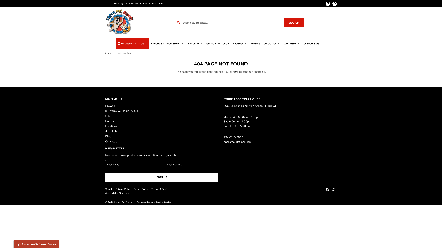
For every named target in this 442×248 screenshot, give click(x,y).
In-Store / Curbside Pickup (121, 111)
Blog (108, 136)
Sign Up (162, 177)
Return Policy (141, 189)
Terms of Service (160, 189)
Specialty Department (166, 43)
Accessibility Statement (117, 193)
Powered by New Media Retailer (154, 202)
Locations (111, 126)
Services (194, 43)
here (235, 72)
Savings (238, 43)
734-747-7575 (233, 137)
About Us (270, 43)
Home (108, 53)
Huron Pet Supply (124, 202)
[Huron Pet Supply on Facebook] (327, 190)
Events (255, 43)
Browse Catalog (133, 43)
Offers (109, 116)
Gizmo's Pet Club (217, 43)
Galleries (290, 43)
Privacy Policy (123, 189)
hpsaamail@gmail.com (238, 142)
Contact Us (312, 43)
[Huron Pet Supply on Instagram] (333, 190)
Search (296, 22)
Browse (110, 106)
